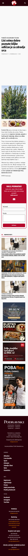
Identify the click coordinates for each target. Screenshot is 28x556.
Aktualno (6, 456)
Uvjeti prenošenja (9, 487)
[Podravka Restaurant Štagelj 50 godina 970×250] (14, 126)
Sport (5, 461)
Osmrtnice (7, 470)
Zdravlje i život (8, 465)
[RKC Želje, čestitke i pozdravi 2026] (14, 361)
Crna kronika (8, 458)
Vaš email (5, 206)
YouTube (6, 502)
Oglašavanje (7, 483)
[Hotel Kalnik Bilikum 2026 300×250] (14, 321)
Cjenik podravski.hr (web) (14, 525)
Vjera (5, 468)
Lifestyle (6, 463)
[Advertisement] (14, 21)
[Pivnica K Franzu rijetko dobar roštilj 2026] (14, 341)
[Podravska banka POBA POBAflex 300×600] (14, 408)
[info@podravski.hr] (14, 199)
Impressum (7, 480)
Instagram (7, 500)
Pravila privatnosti (9, 490)
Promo (6, 485)
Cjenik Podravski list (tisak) (14, 523)
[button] (3, 3)
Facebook (7, 497)
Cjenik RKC (14, 527)
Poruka (4, 213)
